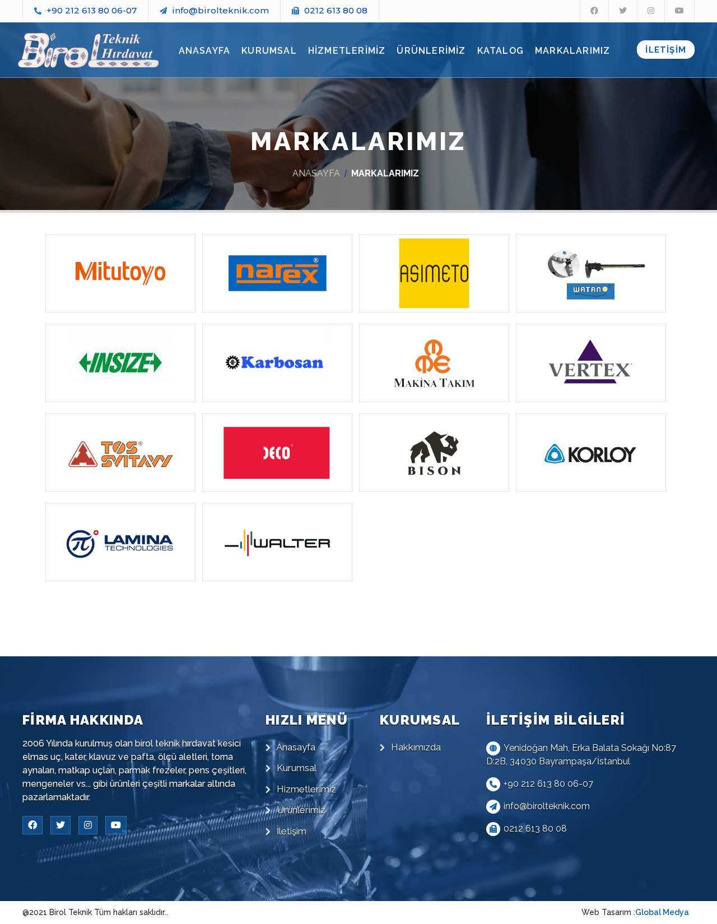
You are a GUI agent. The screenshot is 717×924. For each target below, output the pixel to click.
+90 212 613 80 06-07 (91, 10)
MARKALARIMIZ (572, 50)
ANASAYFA (205, 50)
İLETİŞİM (665, 50)
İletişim (290, 831)
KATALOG (500, 50)
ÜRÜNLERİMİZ (431, 50)
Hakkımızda (415, 747)
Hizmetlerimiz (305, 789)
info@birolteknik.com (220, 10)
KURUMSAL (269, 50)
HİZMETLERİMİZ (347, 50)
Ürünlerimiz (299, 809)
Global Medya (662, 912)
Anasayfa (294, 747)
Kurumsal (295, 767)
